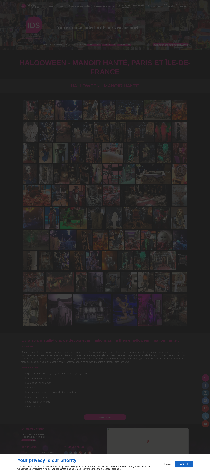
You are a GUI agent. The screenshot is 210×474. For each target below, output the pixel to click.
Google (106, 469)
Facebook (115, 469)
